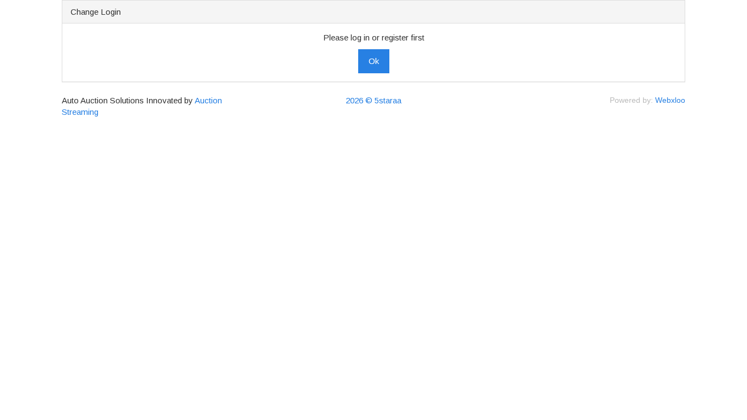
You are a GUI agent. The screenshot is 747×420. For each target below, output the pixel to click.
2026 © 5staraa (373, 100)
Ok (374, 61)
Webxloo (670, 100)
